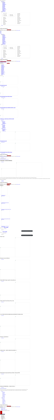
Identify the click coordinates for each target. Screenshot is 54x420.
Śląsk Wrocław (18, 23)
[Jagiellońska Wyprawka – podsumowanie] (5, 225)
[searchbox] (4, 63)
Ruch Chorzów (18, 19)
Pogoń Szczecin (18, 17)
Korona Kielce (4, 23)
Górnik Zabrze (4, 20)
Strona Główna (2, 1)
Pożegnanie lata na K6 (3, 195)
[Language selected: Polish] (27, 27)
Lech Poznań (3, 5)
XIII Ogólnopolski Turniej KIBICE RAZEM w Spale (6, 209)
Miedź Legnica (3, 6)
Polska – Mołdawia (11, 15)
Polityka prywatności (18, 30)
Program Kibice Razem (3, 11)
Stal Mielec (18, 21)
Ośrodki (2, 124)
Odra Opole (3, 7)
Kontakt (2, 25)
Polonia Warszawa (4, 8)
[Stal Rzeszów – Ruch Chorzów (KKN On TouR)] (5, 218)
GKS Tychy (3, 3)
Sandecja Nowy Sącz (4, 9)
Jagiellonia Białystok (4, 4)
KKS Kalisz (4, 22)
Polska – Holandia (5, 15)
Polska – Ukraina (11, 14)
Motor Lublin (18, 15)
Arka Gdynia (3, 2)
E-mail (1, 60)
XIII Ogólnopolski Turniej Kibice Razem (5, 202)
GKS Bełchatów (4, 18)
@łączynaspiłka (6, 227)
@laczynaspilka (5, 231)
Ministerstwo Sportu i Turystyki (4, 409)
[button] (27, 0)
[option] (27, 27)
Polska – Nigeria (5, 14)
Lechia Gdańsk (18, 13)
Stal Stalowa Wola (4, 10)
